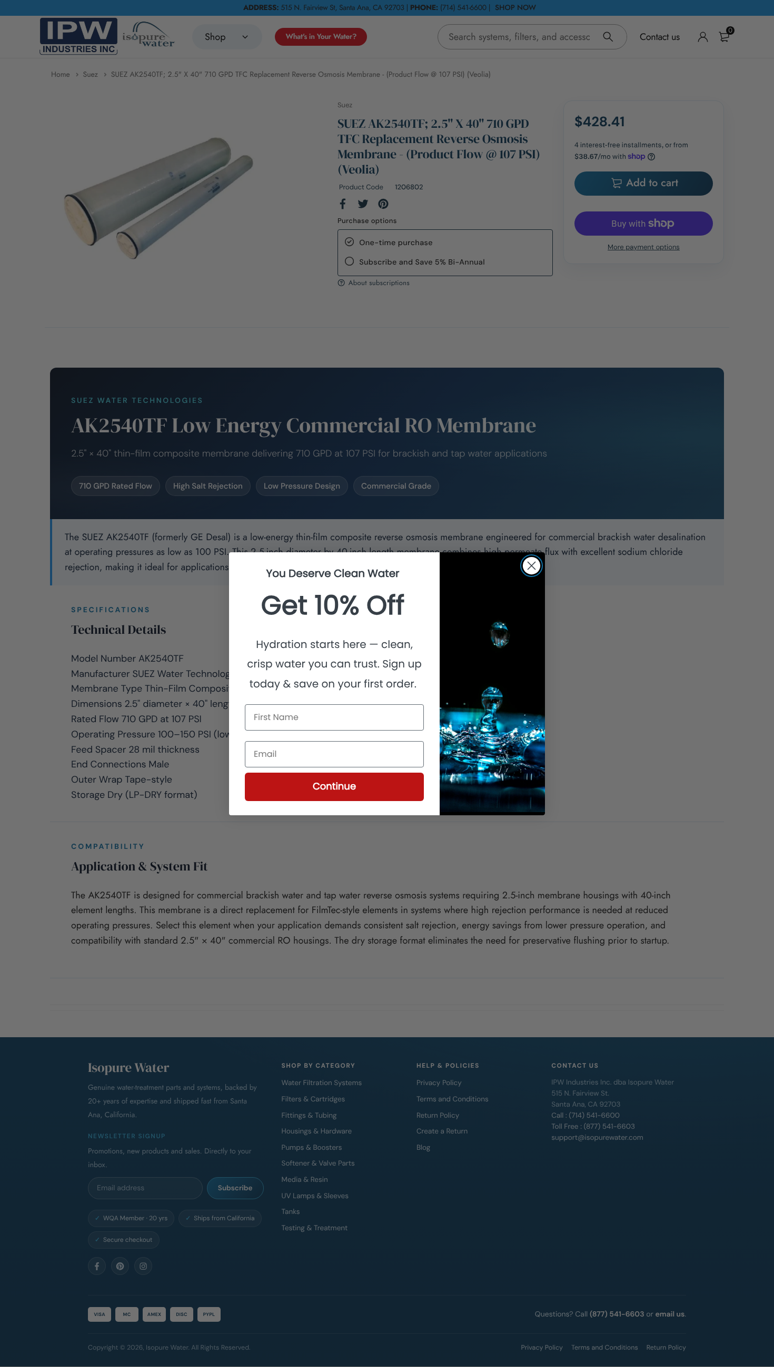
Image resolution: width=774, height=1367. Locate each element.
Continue (334, 786)
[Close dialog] (531, 565)
